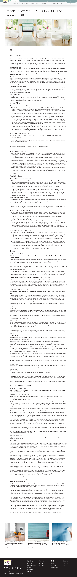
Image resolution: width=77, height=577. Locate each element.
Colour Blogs (41, 565)
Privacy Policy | (12, 573)
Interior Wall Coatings (31, 563)
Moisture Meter (54, 565)
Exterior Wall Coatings (31, 565)
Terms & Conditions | (20, 573)
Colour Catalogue (42, 563)
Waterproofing (30, 571)
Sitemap (64, 565)
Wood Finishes (30, 569)
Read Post (7, 547)
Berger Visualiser (54, 567)
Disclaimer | (6, 573)
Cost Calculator (54, 563)
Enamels (29, 567)
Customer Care (66, 563)
